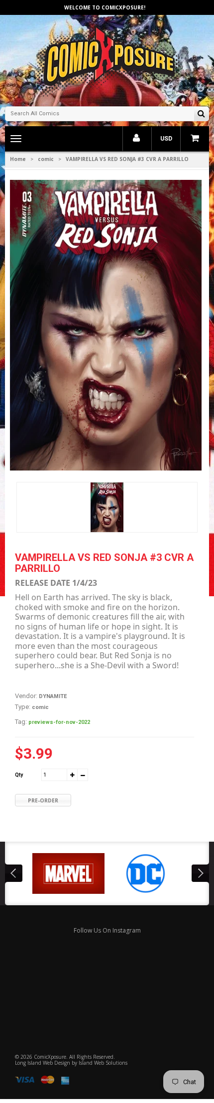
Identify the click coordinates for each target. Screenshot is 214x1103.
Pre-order (43, 800)
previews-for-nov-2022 (59, 722)
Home (18, 159)
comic (46, 159)
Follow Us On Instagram (107, 930)
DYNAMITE (53, 696)
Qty (19, 775)
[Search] (201, 114)
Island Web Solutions (103, 1062)
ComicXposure (50, 1056)
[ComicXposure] (107, 59)
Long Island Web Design (42, 1062)
